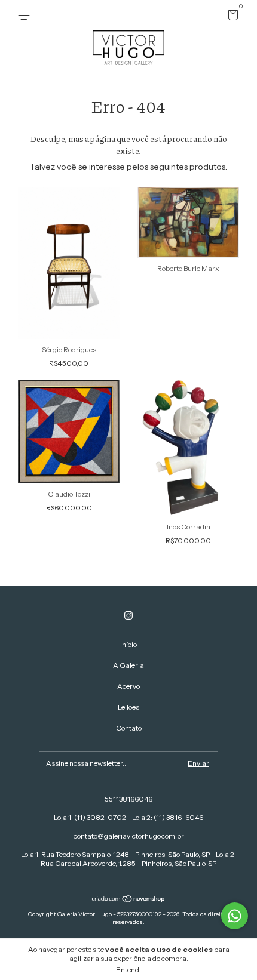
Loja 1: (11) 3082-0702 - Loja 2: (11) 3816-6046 (128, 817)
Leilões (128, 706)
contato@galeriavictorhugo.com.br (129, 835)
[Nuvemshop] (128, 900)
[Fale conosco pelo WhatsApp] (234, 915)
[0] (231, 17)
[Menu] (26, 15)
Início (128, 644)
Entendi (128, 969)
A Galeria (128, 665)
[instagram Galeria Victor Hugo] (128, 615)
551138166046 (128, 798)
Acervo (128, 686)
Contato (129, 727)
